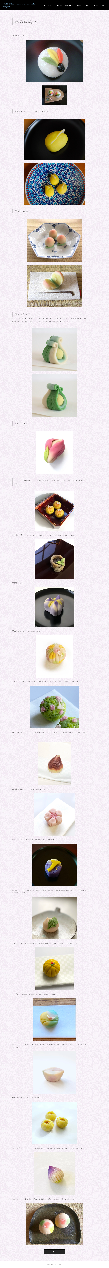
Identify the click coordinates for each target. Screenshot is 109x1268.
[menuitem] (44, 5)
